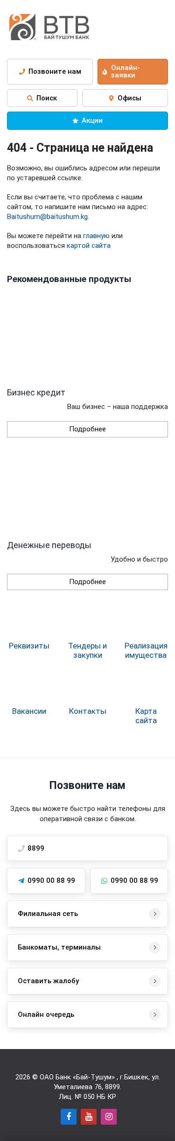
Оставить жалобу (48, 981)
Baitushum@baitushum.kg (47, 216)
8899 (112, 1087)
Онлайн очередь (46, 1014)
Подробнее (87, 429)
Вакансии (29, 711)
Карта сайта (146, 715)
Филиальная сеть (48, 913)
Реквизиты (29, 645)
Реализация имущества (146, 650)
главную (96, 236)
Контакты (87, 711)
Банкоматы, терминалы (59, 947)
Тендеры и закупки (87, 650)
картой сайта (89, 245)
